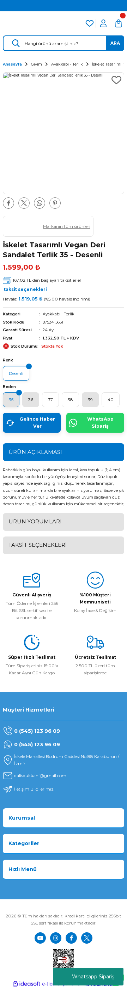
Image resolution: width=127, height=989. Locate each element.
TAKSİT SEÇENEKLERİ (37, 544)
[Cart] (118, 23)
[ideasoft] (26, 984)
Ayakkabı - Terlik (58, 313)
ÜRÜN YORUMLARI (35, 521)
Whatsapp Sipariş (93, 976)
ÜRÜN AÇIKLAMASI (35, 452)
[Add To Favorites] (116, 80)
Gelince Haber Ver (37, 422)
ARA (115, 43)
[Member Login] (103, 23)
